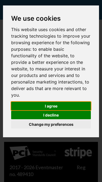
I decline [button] (51, 115)
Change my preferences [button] (51, 124)
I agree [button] (51, 106)
